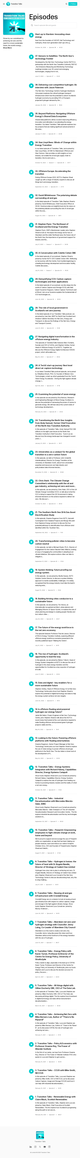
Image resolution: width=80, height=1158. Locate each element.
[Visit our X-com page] (40, 1147)
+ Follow (73, 4)
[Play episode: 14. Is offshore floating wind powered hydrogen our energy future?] (31, 710)
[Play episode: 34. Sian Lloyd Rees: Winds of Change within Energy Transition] (31, 143)
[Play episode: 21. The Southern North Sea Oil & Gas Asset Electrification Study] (31, 513)
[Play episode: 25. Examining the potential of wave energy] (31, 395)
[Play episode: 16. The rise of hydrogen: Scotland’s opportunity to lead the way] (31, 655)
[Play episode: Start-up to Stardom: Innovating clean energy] (31, 35)
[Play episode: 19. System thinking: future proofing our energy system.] (31, 570)
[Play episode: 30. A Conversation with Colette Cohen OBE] (31, 254)
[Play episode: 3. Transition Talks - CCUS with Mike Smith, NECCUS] (31, 1071)
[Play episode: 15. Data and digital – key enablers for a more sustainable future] (31, 683)
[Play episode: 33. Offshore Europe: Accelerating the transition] (31, 172)
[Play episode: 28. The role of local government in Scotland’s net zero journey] (31, 308)
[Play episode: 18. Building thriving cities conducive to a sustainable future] (31, 599)
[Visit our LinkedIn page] (31, 1147)
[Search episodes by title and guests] (32, 25)
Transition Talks (16, 4)
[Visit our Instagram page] (35, 1147)
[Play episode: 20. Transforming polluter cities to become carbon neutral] (31, 542)
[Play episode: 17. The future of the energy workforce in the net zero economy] (31, 628)
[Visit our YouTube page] (45, 1147)
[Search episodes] (66, 4)
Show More (7, 48)
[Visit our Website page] (49, 1147)
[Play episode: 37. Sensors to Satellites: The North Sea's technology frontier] (31, 57)
